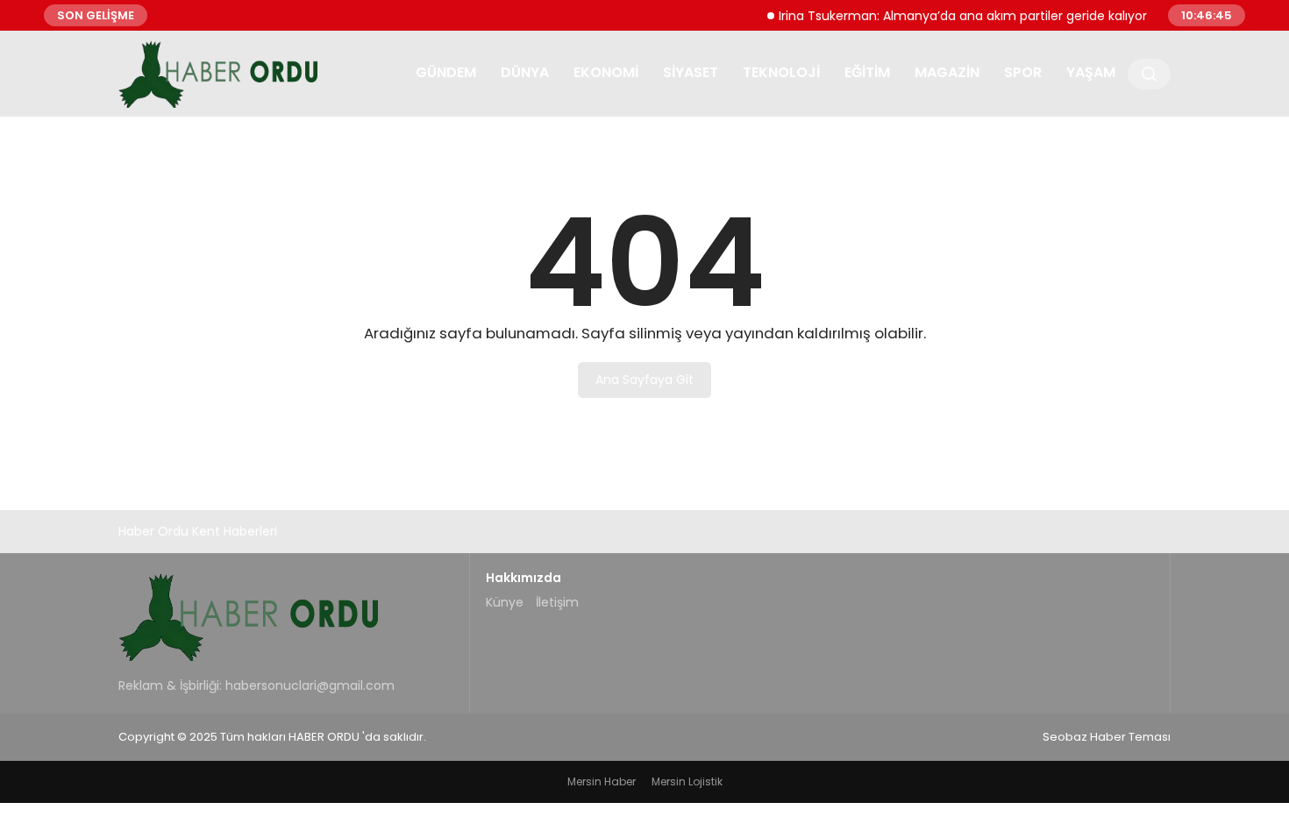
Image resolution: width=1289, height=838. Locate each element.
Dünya (525, 72)
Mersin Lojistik (687, 781)
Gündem (446, 72)
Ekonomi (605, 72)
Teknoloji (781, 72)
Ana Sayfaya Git (644, 379)
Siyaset (690, 72)
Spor (1023, 72)
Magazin (947, 72)
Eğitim (867, 72)
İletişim (557, 602)
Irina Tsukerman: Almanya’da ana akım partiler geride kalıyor (954, 15)
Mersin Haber (601, 781)
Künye (504, 602)
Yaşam (1090, 72)
